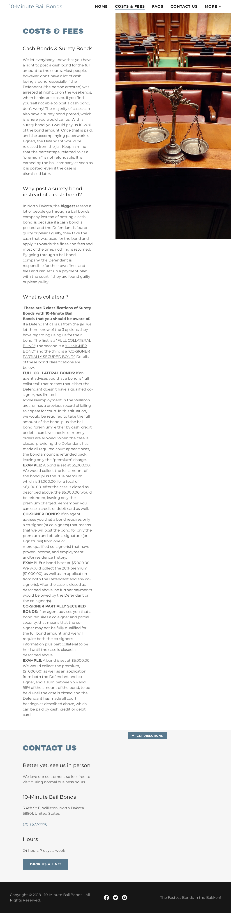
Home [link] (101, 6)
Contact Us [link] (184, 6)
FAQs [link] (157, 6)
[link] (35, 7)
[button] (213, 6)
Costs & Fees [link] (130, 6)
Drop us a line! (45, 864)
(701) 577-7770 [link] (35, 824)
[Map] (173, 806)
